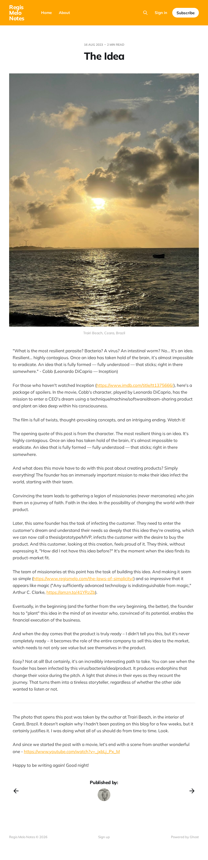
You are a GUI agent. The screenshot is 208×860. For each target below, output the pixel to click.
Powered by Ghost (185, 837)
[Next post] (192, 791)
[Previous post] (16, 791)
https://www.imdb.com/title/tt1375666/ (135, 385)
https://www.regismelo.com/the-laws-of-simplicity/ (83, 578)
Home (46, 12)
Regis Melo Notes (16, 12)
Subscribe (186, 12)
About (64, 12)
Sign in (161, 12)
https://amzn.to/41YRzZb (70, 592)
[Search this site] (145, 13)
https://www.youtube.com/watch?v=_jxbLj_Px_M (72, 751)
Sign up (104, 837)
